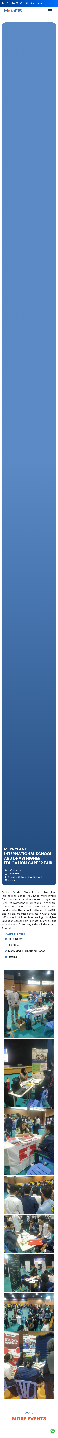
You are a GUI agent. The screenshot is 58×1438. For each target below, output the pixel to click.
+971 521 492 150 (13, 3)
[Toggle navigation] (50, 10)
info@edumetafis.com (41, 3)
